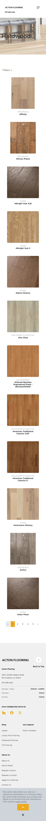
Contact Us (6, 785)
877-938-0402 (10, 12)
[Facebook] (11, 712)
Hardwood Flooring (10, 740)
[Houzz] (3, 712)
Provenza (23, 112)
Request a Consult (9, 775)
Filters (6, 70)
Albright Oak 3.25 (23, 203)
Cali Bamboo (23, 380)
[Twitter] (20, 712)
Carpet (4, 730)
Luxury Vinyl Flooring (10, 735)
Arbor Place (23, 614)
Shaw (23, 201)
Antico (23, 570)
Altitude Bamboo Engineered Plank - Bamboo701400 (23, 384)
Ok (23, 807)
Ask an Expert (7, 765)
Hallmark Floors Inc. (23, 335)
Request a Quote (9, 770)
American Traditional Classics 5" (23, 479)
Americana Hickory (23, 525)
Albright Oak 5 (23, 248)
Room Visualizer (29, 730)
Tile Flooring (7, 745)
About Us (5, 761)
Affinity (23, 114)
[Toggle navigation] (38, 7)
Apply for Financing (10, 780)
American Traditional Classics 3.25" (23, 432)
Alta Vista (23, 338)
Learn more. (21, 802)
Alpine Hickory (23, 293)
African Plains (23, 159)
